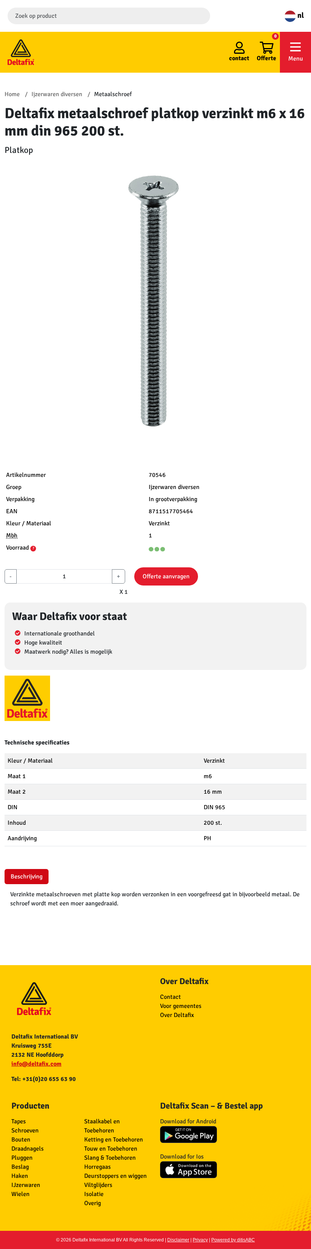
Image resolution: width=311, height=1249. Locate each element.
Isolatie (94, 1194)
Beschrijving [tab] (26, 876)
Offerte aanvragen (166, 576)
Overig (92, 1203)
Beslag (20, 1167)
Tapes (18, 1121)
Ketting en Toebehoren (113, 1139)
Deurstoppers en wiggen (115, 1176)
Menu (295, 58)
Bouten (20, 1139)
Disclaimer (178, 1240)
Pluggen (22, 1158)
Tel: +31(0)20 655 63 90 (43, 1079)
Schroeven (25, 1130)
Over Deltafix (177, 1015)
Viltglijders (98, 1185)
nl (300, 15)
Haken (19, 1176)
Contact (170, 997)
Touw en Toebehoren (110, 1148)
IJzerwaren (25, 1185)
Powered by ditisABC (233, 1240)
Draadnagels (27, 1148)
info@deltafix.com (36, 1064)
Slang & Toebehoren (110, 1158)
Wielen (20, 1194)
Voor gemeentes (180, 1006)
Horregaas (97, 1167)
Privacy (200, 1240)
